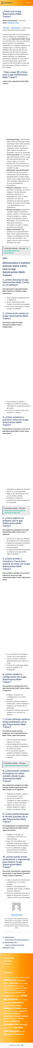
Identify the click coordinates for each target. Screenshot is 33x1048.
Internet (19, 1005)
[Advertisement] (16, 103)
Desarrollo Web (18, 988)
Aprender (14, 983)
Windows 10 (8, 1034)
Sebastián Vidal (13, 23)
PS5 (12, 1013)
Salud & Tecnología (12, 1018)
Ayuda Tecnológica (23, 983)
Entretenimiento (21, 990)
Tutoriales (18, 1027)
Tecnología (23, 1024)
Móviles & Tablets (12, 1008)
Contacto (6, 964)
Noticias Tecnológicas (13, 1011)
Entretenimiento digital (9, 992)
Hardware (7, 1003)
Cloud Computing (20, 986)
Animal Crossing (25, 977)
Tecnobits (6, 28)
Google (6, 996)
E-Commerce (12, 990)
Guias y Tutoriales (14, 996)
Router (5, 1018)
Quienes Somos (8, 958)
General (23, 992)
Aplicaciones (15, 28)
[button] (22, 3)
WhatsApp (22, 1031)
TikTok (10, 1028)
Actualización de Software (9, 977)
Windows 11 (19, 1034)
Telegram (5, 1028)
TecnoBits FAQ (10, 1024)
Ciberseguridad (9, 986)
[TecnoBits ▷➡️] (7, 2)
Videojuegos (11, 1031)
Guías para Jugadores (22, 999)
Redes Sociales (21, 1016)
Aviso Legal (7, 961)
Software (15, 1021)
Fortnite (18, 992)
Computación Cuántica (8, 988)
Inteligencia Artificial (9, 1005)
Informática (18, 1002)
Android (18, 977)
